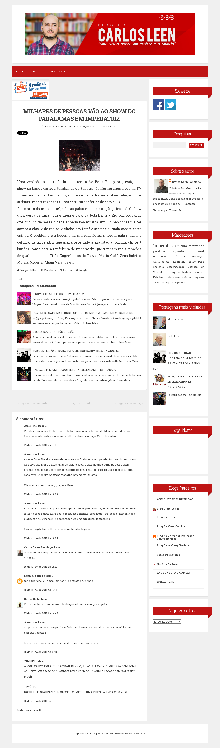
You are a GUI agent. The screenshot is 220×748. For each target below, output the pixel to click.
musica (105, 126)
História (158, 267)
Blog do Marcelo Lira (171, 526)
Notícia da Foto (167, 564)
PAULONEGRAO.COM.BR (173, 572)
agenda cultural (75, 126)
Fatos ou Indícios (168, 555)
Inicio (19, 71)
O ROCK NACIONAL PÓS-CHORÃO (53, 331)
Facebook (49, 270)
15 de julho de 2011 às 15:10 (40, 566)
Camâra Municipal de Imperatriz (169, 282)
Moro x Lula (175, 319)
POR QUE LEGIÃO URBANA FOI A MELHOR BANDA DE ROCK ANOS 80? (76, 350)
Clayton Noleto (180, 272)
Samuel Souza (33, 575)
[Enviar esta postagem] (19, 278)
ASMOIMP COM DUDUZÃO (175, 499)
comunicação (176, 267)
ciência (187, 277)
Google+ (83, 270)
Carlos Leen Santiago (38, 547)
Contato (35, 71)
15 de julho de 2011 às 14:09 (41, 494)
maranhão (196, 246)
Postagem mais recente (31, 403)
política (159, 251)
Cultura (181, 246)
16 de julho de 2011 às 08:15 (41, 652)
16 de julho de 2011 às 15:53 (40, 701)
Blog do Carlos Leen (103, 733)
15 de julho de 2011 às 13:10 (40, 445)
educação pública (169, 256)
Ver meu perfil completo (168, 210)
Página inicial (80, 403)
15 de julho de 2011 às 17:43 (41, 613)
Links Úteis (55, 71)
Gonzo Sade (32, 599)
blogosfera (199, 277)
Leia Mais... (121, 304)
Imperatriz (93, 126)
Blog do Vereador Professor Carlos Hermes (175, 537)
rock (113, 126)
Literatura (173, 277)
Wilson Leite (165, 582)
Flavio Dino (195, 261)
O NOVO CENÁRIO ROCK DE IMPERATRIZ (58, 294)
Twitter (67, 270)
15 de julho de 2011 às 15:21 (40, 590)
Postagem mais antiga (128, 403)
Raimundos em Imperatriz (184, 394)
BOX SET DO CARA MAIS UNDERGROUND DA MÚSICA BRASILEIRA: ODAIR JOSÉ (83, 313)
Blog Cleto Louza (168, 508)
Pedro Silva (139, 733)
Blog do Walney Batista (173, 545)
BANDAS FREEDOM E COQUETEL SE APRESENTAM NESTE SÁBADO (74, 369)
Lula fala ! (173, 336)
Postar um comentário (30, 710)
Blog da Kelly (166, 517)
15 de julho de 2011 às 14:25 (41, 538)
